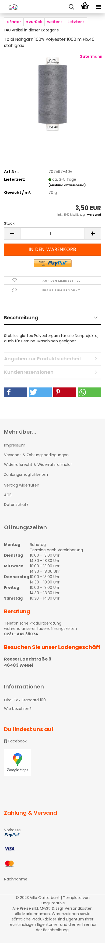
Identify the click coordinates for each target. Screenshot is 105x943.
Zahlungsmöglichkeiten (26, 474)
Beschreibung (21, 317)
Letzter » (76, 21)
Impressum (14, 445)
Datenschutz (16, 504)
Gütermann (90, 56)
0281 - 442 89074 (21, 634)
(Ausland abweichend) (67, 185)
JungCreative (52, 903)
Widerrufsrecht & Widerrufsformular (38, 464)
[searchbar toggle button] (71, 7)
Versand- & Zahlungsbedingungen (36, 455)
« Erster (14, 21)
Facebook (17, 741)
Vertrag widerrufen (21, 485)
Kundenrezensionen (29, 372)
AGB (8, 495)
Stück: (9, 223)
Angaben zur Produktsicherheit (42, 358)
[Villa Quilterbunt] (11, 7)
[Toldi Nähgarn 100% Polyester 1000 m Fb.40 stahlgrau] (52, 93)
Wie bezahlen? (18, 708)
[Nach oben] (90, 935)
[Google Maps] (52, 762)
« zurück (34, 21)
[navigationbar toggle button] (98, 7)
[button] (15, 392)
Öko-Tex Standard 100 (25, 700)
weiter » (54, 21)
